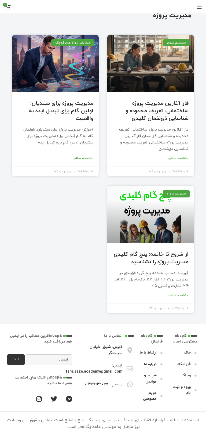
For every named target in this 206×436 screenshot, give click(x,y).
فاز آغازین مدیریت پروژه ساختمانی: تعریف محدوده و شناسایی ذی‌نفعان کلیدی (157, 111)
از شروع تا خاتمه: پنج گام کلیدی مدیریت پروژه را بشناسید (151, 258)
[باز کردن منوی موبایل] (199, 6)
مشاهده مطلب (178, 158)
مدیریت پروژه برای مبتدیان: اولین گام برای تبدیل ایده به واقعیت (61, 111)
